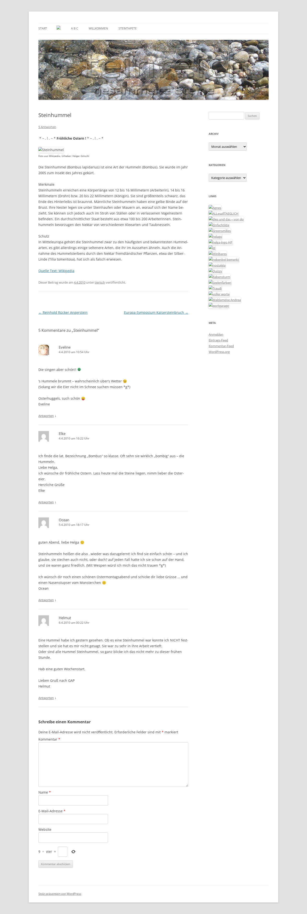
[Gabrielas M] (212, 248)
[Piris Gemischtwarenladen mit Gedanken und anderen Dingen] (219, 294)
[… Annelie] (224, 259)
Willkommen (98, 28)
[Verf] (219, 305)
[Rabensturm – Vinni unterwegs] (219, 277)
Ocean (64, 519)
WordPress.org (219, 352)
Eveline (65, 347)
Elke (62, 433)
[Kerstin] (217, 265)
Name (44, 792)
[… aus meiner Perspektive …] (225, 300)
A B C (74, 28)
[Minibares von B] (218, 254)
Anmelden (216, 334)
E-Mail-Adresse (51, 811)
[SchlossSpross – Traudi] (215, 288)
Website (44, 829)
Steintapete (127, 28)
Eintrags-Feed (218, 340)
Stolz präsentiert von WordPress (59, 894)
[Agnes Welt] (215, 208)
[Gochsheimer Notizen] (215, 236)
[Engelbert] (223, 213)
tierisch (100, 282)
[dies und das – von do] (226, 219)
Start (42, 28)
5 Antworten (47, 127)
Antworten (46, 416)
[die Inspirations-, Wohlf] (220, 282)
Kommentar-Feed (221, 346)
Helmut (65, 617)
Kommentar (49, 739)
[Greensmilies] (220, 231)
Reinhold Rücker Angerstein (63, 312)
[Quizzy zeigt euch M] (215, 271)
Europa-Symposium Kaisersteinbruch (156, 312)
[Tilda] (219, 225)
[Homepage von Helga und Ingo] (220, 242)
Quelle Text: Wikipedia (56, 270)
